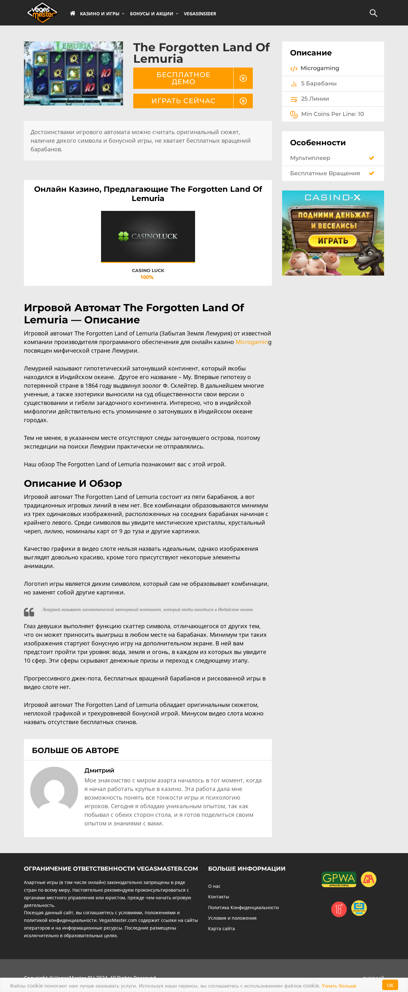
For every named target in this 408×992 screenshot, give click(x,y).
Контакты (218, 897)
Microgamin (252, 342)
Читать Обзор (148, 242)
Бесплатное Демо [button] (183, 78)
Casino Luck (148, 270)
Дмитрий (99, 770)
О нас (214, 886)
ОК (390, 985)
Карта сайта (221, 928)
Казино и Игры (100, 13)
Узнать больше (339, 985)
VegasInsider (200, 13)
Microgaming (320, 68)
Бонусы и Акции (151, 13)
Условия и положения (232, 918)
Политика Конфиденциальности (243, 907)
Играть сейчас (183, 101)
